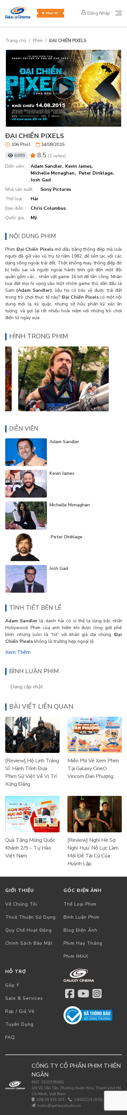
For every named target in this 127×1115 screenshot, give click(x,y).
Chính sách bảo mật (28, 943)
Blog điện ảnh (80, 930)
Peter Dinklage (65, 537)
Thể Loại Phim (80, 904)
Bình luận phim (81, 917)
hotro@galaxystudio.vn (59, 1105)
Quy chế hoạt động (28, 930)
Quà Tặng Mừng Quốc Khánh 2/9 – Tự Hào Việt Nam (30, 848)
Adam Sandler (64, 442)
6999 (19, 155)
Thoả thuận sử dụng (30, 917)
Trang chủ (15, 40)
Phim (38, 40)
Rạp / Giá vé (20, 1011)
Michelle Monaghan (69, 505)
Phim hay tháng (83, 943)
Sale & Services (24, 998)
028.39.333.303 (50, 1099)
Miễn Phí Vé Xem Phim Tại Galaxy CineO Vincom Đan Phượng (93, 768)
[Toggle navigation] (118, 13)
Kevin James (62, 473)
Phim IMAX (76, 956)
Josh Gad (58, 568)
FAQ (10, 1037)
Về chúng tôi (21, 904)
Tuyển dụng (19, 1024)
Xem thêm (18, 652)
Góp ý (12, 985)
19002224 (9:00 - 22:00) (95, 1099)
